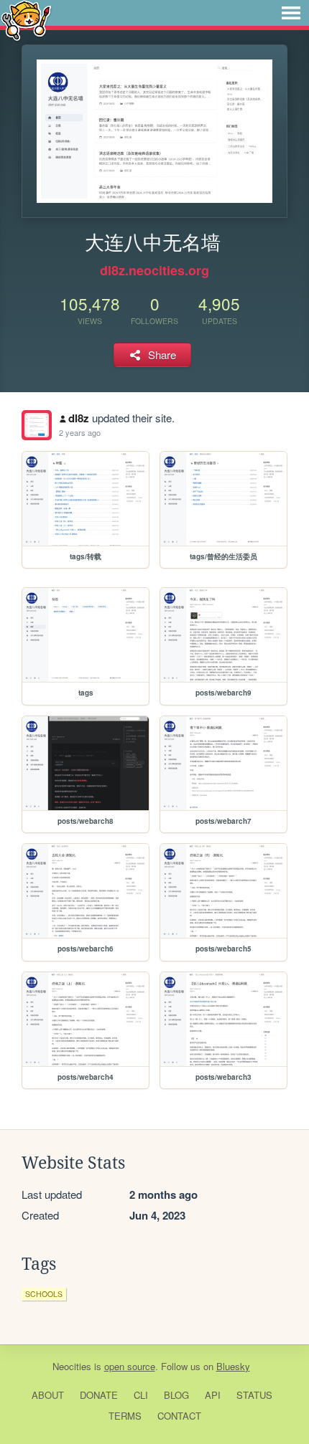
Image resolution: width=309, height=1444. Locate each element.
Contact (179, 1415)
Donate (99, 1395)
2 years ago (80, 432)
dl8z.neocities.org (154, 270)
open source (129, 1366)
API (213, 1395)
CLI (141, 1395)
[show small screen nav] (291, 13)
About (48, 1395)
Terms (125, 1415)
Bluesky (233, 1366)
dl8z (78, 418)
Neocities (71, 1366)
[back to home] (26, 19)
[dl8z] (36, 425)
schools (44, 1293)
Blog (176, 1395)
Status (254, 1395)
